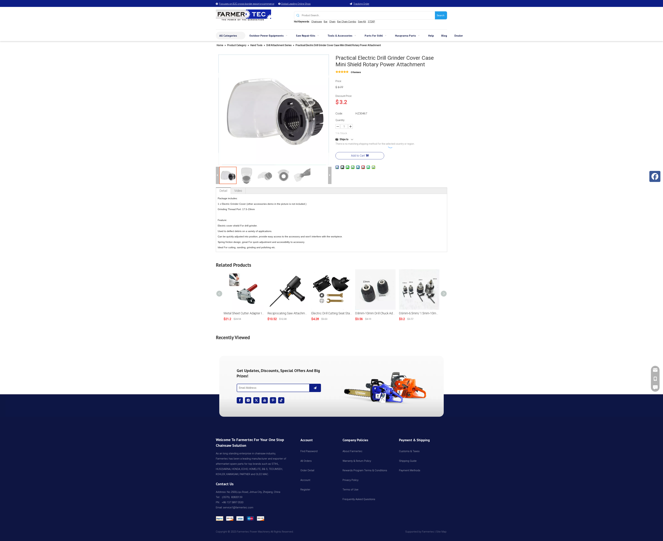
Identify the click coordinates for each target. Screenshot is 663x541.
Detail (223, 190)
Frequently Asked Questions (359, 499)
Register (305, 489)
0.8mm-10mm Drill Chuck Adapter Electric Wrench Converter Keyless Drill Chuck (375, 313)
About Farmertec (352, 451)
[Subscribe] (315, 388)
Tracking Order (361, 3)
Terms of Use (350, 489)
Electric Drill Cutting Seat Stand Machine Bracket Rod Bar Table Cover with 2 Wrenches (331, 313)
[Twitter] (256, 400)
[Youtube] (265, 400)
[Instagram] (248, 400)
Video (238, 190)
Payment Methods (409, 470)
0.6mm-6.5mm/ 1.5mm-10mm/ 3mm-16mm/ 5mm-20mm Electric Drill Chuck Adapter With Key (419, 313)
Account (305, 480)
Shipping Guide (408, 460)
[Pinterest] (273, 400)
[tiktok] (281, 400)
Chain (332, 21)
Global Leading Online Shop (296, 3)
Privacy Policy (350, 480)
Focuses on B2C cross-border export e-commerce (246, 3)
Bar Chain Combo (346, 21)
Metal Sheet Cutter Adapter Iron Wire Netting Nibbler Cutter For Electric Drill (244, 313)
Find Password (309, 451)
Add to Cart (358, 155)
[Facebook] (240, 400)
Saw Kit (362, 21)
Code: (339, 113)
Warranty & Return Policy (357, 460)
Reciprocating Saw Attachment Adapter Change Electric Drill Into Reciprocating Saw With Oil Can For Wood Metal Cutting (287, 313)
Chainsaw (316, 21)
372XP (371, 21)
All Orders (306, 460)
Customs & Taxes (409, 451)
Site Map (441, 531)
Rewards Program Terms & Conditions (365, 470)
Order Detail (307, 470)
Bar (326, 21)
